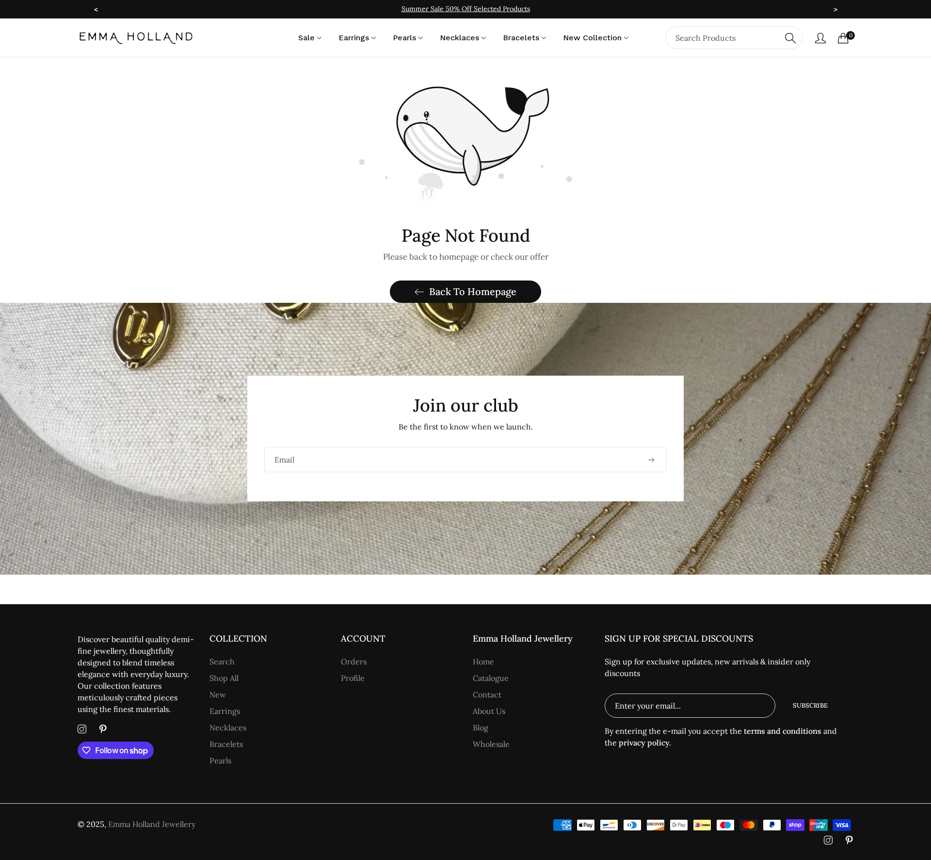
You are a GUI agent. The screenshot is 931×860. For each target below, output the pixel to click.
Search (222, 661)
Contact (487, 694)
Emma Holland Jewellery (151, 824)
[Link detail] (82, 729)
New (217, 694)
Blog (480, 727)
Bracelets (226, 744)
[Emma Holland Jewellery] (136, 38)
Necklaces (227, 727)
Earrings (224, 711)
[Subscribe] (651, 459)
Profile (353, 678)
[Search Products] (790, 37)
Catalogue (491, 678)
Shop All (224, 678)
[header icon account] (820, 38)
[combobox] (734, 37)
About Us (489, 711)
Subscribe (810, 705)
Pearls (220, 760)
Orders (354, 661)
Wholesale (491, 744)
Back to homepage (472, 291)
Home (483, 661)
